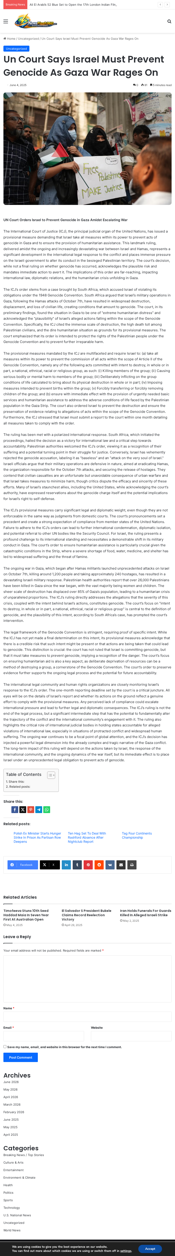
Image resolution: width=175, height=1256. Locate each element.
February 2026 (13, 1112)
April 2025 (10, 1134)
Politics (8, 1192)
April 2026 (10, 1097)
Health (8, 1185)
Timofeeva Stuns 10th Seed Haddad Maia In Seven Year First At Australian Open (26, 915)
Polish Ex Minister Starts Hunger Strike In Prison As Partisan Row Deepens (37, 837)
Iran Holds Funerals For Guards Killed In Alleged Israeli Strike (145, 912)
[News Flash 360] (35, 21)
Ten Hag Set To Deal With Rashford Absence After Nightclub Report (87, 837)
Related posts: (19, 786)
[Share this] (14, 809)
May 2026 (10, 1089)
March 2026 (12, 1104)
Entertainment (13, 1170)
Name (8, 1008)
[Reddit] (99, 864)
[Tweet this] (22, 809)
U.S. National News (17, 1215)
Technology (11, 1207)
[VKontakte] (110, 864)
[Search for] (169, 23)
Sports (8, 1200)
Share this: (16, 781)
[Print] (131, 864)
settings (125, 1251)
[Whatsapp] (46, 809)
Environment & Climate (19, 1177)
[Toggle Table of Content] (49, 775)
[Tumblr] (77, 864)
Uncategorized (28, 38)
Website (97, 1027)
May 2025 (10, 1127)
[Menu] (5, 23)
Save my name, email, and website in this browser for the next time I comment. (64, 1047)
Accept (150, 1249)
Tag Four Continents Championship (137, 835)
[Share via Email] (121, 864)
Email (8, 1027)
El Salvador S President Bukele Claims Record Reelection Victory (86, 915)
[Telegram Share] (38, 809)
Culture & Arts (13, 1162)
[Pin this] (30, 809)
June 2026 (11, 1082)
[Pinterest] (88, 864)
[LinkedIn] (66, 864)
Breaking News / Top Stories (23, 1155)
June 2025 (11, 1119)
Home (10, 38)
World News (12, 1230)
